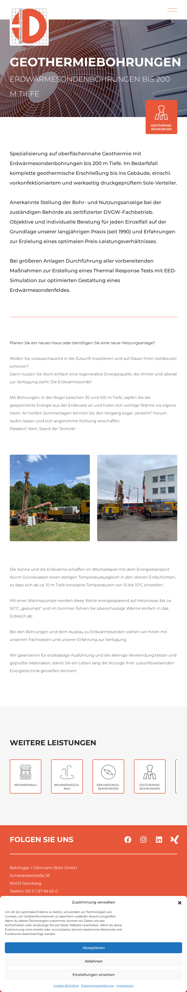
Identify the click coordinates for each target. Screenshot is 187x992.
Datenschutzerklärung (97, 985)
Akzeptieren (94, 947)
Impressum (124, 985)
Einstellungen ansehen (94, 974)
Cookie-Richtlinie (66, 985)
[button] (179, 902)
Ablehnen (94, 961)
